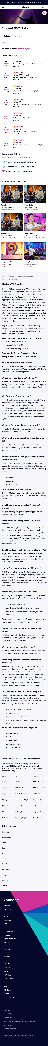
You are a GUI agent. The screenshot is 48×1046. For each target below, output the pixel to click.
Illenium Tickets (12, 733)
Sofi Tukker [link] (6, 870)
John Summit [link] (7, 837)
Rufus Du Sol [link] (7, 832)
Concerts (11, 277)
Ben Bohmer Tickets (13, 744)
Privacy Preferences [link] (10, 1029)
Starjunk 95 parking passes (27, 512)
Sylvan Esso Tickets (13, 748)
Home (4, 277)
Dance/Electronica (24, 277)
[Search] (42, 7)
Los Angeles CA (12, 485)
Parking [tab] (17, 36)
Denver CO (10, 481)
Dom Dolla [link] (6, 864)
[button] (6, 43)
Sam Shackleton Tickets (15, 737)
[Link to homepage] (24, 7)
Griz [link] (3, 848)
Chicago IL (10, 477)
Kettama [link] (5, 880)
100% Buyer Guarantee (27, 2)
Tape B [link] (4, 886)
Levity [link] (4, 859)
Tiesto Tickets (11, 740)
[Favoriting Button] (44, 13)
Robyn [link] (4, 853)
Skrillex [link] (4, 843)
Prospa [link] (4, 875)
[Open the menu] (3, 6)
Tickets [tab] (7, 36)
